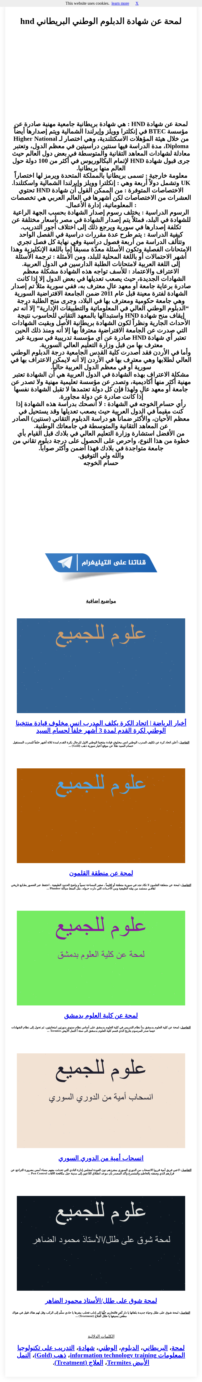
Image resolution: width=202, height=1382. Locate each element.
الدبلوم (130, 1347)
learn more (120, 3)
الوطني (107, 1347)
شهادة (86, 1347)
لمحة (178, 1347)
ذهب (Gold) (50, 1355)
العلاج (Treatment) (78, 1362)
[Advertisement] (101, 78)
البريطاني (155, 1347)
